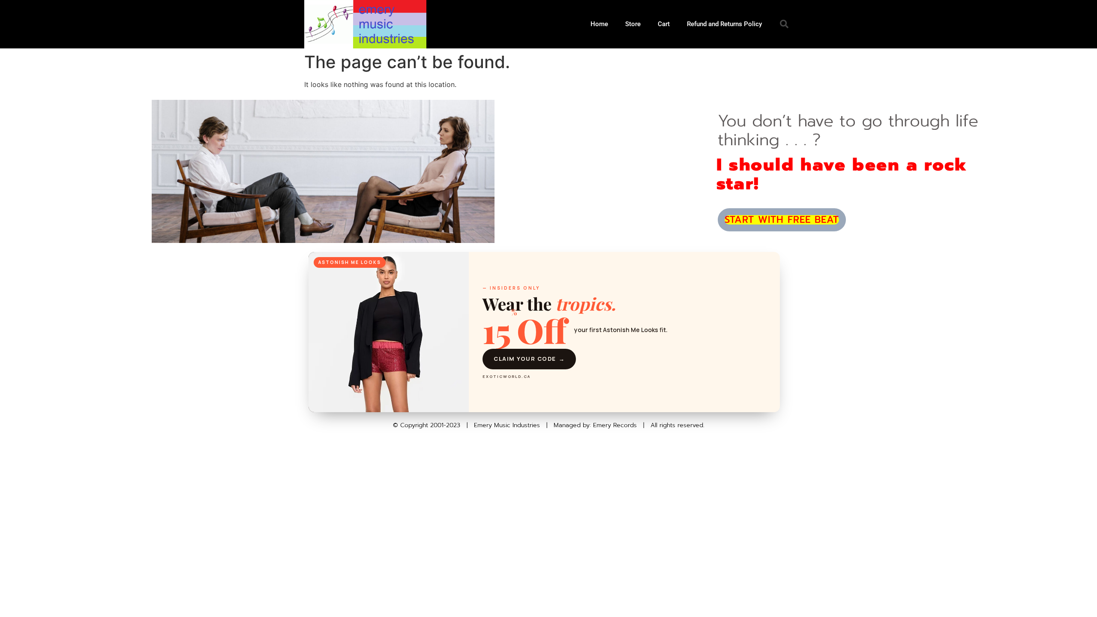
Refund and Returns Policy (724, 24)
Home (599, 24)
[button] (784, 24)
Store (633, 24)
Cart (664, 24)
